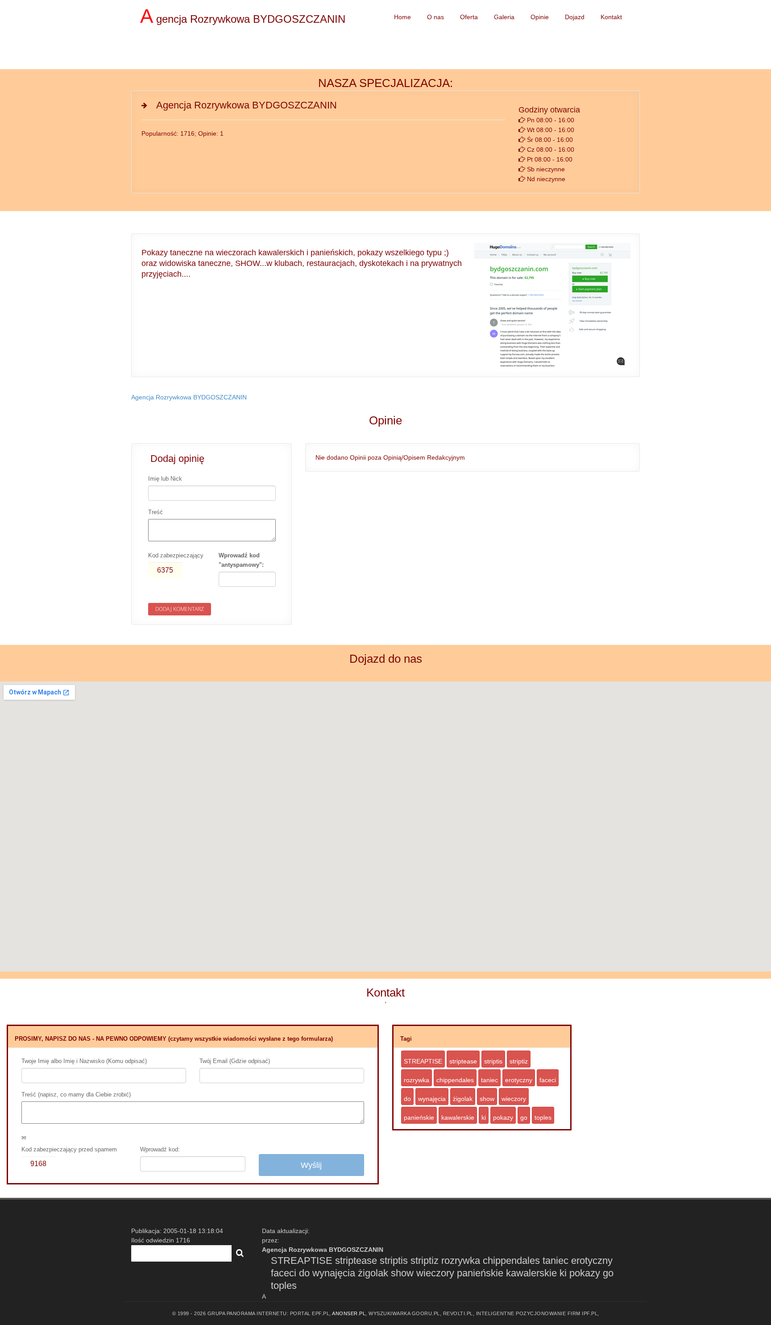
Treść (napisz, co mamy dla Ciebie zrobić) (76, 1094)
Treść (155, 512)
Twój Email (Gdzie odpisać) (234, 1061)
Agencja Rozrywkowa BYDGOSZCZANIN (189, 397)
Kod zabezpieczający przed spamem (69, 1149)
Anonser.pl (348, 1313)
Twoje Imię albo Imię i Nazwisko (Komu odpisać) (84, 1061)
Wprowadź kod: (160, 1149)
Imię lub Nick (165, 478)
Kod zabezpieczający (175, 555)
